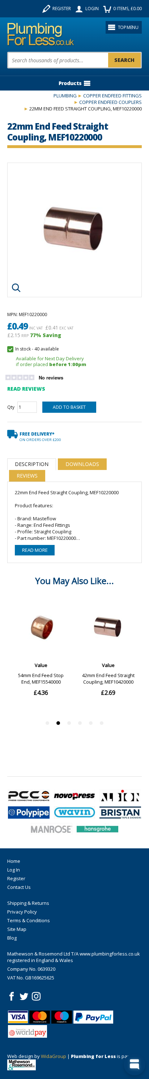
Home (13, 861)
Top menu (128, 27)
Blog (12, 938)
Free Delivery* (40, 436)
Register (61, 8)
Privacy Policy (22, 911)
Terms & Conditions (28, 920)
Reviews (27, 475)
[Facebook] (11, 996)
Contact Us (19, 887)
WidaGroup (53, 1056)
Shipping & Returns (28, 903)
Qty (10, 407)
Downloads (82, 464)
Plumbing (65, 95)
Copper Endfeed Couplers (110, 102)
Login (92, 8)
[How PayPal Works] (93, 1017)
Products (70, 83)
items (127, 8)
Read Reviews (26, 388)
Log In (13, 869)
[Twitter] (24, 996)
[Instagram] (36, 996)
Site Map (16, 929)
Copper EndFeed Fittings (112, 95)
